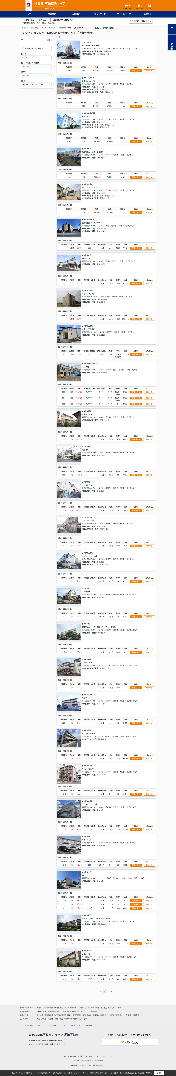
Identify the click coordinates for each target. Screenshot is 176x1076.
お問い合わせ (131, 1042)
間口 (86, 1011)
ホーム (66, 1056)
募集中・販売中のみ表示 (34, 48)
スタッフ (40, 1025)
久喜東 (90, 184)
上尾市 (118, 1008)
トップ (28, 14)
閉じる (159, 1073)
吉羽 (89, 255)
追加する (149, 71)
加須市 (86, 411)
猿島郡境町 (87, 363)
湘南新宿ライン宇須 (90, 92)
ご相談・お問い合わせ (142, 21)
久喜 (93, 87)
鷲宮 (96, 420)
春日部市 (86, 42)
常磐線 (129, 1015)
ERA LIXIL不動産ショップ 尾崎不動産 (54, 1034)
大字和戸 (64, 1011)
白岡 (93, 229)
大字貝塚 (91, 219)
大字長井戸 (94, 363)
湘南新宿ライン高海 (107, 1015)
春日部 (95, 54)
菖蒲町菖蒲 (91, 113)
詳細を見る (136, 71)
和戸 (66, 1019)
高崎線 (95, 1015)
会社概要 (76, 14)
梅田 (91, 42)
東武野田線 (87, 54)
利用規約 (81, 1056)
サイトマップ (107, 1056)
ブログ (63, 1025)
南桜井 (50, 1019)
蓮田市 (86, 219)
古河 (93, 373)
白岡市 (73, 1008)
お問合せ (148, 14)
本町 (89, 588)
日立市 (96, 1008)
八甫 (38, 1011)
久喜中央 (91, 78)
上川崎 (90, 290)
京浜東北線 (120, 1015)
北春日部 (98, 51)
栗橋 (56, 1019)
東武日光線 (87, 739)
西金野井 (51, 1011)
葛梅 (89, 659)
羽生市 (90, 1008)
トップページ (28, 1025)
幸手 (95, 739)
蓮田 (93, 231)
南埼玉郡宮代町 (57, 1008)
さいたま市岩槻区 (107, 1008)
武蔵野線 (136, 1015)
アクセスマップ (124, 14)
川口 (89, 411)
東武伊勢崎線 (88, 51)
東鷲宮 (94, 158)
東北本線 (86, 87)
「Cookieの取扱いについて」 (128, 1073)
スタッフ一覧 (100, 14)
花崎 (80, 1019)
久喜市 (86, 78)
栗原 (89, 730)
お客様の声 (52, 1025)
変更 (48, 40)
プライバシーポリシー (93, 1056)
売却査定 (52, 14)
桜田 (89, 149)
